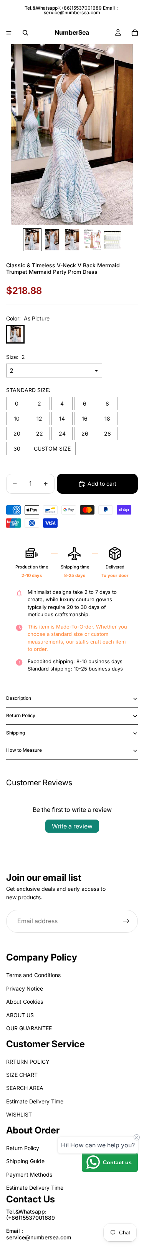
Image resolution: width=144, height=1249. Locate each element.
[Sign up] (126, 921)
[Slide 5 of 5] (112, 239)
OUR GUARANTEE (29, 1028)
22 (39, 433)
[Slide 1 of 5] (32, 239)
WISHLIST (19, 1115)
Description (18, 698)
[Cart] (134, 32)
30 (16, 448)
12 (39, 418)
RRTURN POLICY (28, 1061)
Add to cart (102, 483)
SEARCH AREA (24, 1088)
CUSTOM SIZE (52, 448)
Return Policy (20, 715)
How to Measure (24, 750)
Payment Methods (29, 1174)
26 (84, 433)
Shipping (15, 733)
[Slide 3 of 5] (72, 239)
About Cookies (24, 1002)
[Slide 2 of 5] (52, 239)
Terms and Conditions (33, 975)
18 (107, 418)
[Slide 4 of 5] (92, 239)
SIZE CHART (22, 1075)
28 (107, 433)
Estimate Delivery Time (34, 1101)
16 (85, 418)
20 (16, 433)
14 (62, 418)
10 (17, 418)
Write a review (72, 826)
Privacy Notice (24, 988)
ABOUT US (20, 1015)
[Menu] (9, 33)
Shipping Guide (25, 1161)
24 (62, 433)
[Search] (25, 32)
